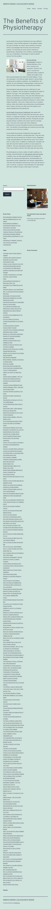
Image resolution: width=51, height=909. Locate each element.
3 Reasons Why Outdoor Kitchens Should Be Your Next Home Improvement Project (12, 260)
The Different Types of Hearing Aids (12, 687)
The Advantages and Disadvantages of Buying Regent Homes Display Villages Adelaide (13, 657)
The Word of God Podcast (10, 748)
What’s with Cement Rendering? (11, 837)
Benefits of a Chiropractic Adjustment (13, 334)
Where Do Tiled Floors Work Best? (12, 852)
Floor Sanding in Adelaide (9, 457)
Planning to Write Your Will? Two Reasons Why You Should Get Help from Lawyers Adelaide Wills (12, 593)
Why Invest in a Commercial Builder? (12, 859)
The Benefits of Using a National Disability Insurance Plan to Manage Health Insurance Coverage (12, 676)
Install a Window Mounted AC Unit (12, 563)
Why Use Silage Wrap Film (10, 869)
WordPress (17, 903)
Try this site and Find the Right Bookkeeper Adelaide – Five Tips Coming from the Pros (11, 782)
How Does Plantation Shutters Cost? (12, 519)
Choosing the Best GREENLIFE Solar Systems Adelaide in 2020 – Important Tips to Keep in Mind (13, 387)
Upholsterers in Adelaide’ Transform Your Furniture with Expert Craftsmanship (12, 242)
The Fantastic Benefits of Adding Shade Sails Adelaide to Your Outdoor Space (13, 695)
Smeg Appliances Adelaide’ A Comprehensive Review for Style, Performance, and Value (12, 225)
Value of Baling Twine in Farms (11, 786)
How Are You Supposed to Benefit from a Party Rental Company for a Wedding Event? (13, 502)
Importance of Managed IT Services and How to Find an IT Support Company (12, 559)
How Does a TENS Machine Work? (12, 517)
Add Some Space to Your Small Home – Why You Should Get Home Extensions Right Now (13, 291)
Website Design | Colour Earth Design (18, 4)
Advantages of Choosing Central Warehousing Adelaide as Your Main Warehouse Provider (12, 298)
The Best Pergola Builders (10, 680)
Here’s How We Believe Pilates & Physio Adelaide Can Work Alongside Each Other (13, 495)
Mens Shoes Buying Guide (10, 574)
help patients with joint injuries (34, 154)
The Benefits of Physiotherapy (11, 672)
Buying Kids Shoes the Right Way (12, 366)
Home (28, 8)
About (34, 8)
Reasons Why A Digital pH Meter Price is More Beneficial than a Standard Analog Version (13, 619)
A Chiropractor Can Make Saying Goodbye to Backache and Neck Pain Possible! (13, 270)
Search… (5, 185)
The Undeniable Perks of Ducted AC (12, 738)
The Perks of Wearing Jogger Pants (12, 721)
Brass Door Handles (8, 364)
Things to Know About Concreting (12, 750)
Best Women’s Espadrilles (9, 357)
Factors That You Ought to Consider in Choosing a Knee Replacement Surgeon (13, 444)
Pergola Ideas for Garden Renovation (13, 589)
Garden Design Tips (8, 463)
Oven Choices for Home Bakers (11, 580)
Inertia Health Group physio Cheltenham (18, 112)
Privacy (46, 8)
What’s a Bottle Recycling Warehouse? (13, 835)
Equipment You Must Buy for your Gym (13, 429)
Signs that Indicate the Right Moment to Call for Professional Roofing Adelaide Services (13, 634)
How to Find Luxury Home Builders (12, 546)
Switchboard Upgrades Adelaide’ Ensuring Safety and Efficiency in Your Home (13, 236)
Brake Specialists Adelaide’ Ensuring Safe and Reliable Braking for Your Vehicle (12, 219)
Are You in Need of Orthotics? (11, 319)
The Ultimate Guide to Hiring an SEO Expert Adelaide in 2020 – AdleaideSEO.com (12, 733)
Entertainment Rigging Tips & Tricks (12, 427)
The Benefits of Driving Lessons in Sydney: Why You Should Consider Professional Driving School (12, 668)
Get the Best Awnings (8, 474)
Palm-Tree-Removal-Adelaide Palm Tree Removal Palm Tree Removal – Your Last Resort (12, 585)
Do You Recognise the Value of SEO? (12, 421)
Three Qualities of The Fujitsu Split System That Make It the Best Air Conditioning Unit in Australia (12, 759)
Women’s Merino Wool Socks (10, 884)
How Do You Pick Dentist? (10, 514)
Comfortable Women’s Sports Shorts (13, 404)
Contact (39, 8)
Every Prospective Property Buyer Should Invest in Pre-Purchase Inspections (12, 438)
